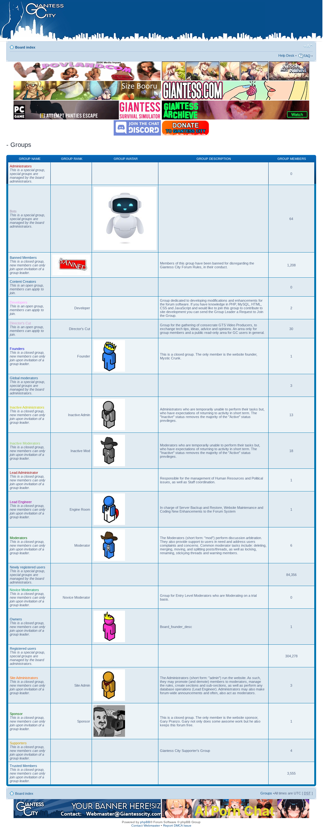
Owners (16, 619)
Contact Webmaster (145, 825)
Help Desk (286, 55)
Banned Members (23, 257)
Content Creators (23, 281)
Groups (266, 793)
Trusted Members (23, 766)
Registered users (23, 648)
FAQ (307, 56)
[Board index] (132, 22)
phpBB (145, 822)
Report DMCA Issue (177, 825)
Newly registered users (27, 567)
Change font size (308, 46)
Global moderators (24, 378)
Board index (25, 47)
